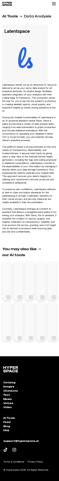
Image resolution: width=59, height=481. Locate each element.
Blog (6, 426)
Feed (7, 422)
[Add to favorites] (8, 297)
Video (7, 407)
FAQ (6, 430)
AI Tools (10, 16)
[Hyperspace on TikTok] (5, 450)
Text (6, 395)
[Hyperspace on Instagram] (14, 450)
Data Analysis (37, 16)
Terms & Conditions (13, 461)
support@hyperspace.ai (21, 441)
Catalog (9, 382)
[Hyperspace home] (7, 4)
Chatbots (10, 390)
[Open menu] (54, 4)
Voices (8, 403)
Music (7, 399)
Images (8, 386)
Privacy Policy (35, 461)
